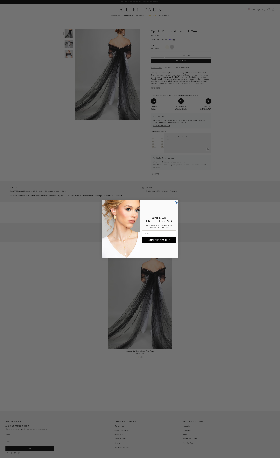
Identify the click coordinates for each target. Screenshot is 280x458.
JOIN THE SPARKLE (159, 240)
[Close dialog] (176, 202)
